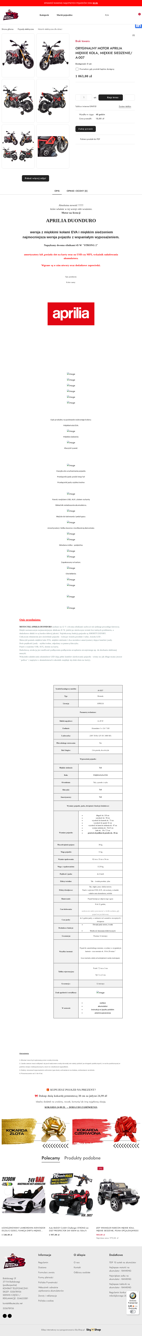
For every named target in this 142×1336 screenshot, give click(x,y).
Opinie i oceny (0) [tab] (77, 191)
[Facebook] (5, 1316)
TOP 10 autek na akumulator (122, 1262)
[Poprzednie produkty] (8, 1191)
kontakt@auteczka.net (12, 1303)
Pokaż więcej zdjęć (35, 178)
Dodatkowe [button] (116, 1255)
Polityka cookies (46, 1300)
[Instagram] (10, 1316)
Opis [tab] (56, 191)
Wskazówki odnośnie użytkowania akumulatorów (51, 1289)
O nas (76, 1262)
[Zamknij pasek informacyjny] (139, 3)
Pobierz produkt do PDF (90, 139)
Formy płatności (45, 1277)
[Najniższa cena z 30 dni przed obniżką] (139, 1238)
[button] (46, 15)
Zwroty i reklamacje (47, 1295)
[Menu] (137, 1292)
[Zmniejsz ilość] (78, 97)
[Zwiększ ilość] (90, 97)
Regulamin (43, 1262)
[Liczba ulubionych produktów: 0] (132, 15)
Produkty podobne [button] (82, 1158)
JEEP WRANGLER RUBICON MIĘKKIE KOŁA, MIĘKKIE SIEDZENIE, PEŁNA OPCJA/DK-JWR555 (117, 1229)
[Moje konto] (126, 15)
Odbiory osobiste (82, 1272)
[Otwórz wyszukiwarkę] (121, 15)
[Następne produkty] (134, 1191)
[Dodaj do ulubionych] (130, 97)
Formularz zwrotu (46, 1272)
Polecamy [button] (51, 1158)
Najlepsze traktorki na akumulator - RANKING (120, 1285)
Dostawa (42, 1267)
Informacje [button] (44, 1255)
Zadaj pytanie (85, 129)
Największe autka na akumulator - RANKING (120, 1277)
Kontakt (77, 1267)
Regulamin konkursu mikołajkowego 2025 (119, 1294)
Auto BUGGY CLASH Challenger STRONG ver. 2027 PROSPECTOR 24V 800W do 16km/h (69, 1229)
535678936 (8, 1308)
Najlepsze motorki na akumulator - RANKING (120, 1269)
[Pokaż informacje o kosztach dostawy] (106, 118)
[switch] (133, 1311)
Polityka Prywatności (48, 1282)
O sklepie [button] (79, 1255)
